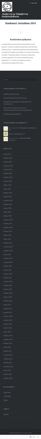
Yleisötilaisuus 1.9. (19, 134)
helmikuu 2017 (7, 362)
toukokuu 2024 (8, 220)
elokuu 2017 (7, 347)
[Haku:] (20, 79)
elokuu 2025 (7, 189)
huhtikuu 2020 (7, 301)
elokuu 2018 (7, 332)
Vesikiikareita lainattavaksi (11, 94)
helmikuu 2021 (7, 289)
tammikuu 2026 (8, 177)
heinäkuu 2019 (7, 308)
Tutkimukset (7, 396)
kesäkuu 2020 (7, 297)
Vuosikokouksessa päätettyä (12, 114)
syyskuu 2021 (7, 270)
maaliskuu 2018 (8, 339)
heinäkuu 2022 (7, 258)
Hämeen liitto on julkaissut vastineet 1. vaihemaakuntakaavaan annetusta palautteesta (17, 109)
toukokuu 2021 (8, 281)
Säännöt (5, 414)
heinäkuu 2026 (7, 158)
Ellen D (11, 134)
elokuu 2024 (7, 212)
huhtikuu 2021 (7, 285)
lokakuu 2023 (7, 235)
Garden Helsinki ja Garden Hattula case (15, 98)
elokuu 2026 (7, 154)
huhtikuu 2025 (7, 204)
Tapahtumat (7, 392)
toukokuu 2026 (8, 166)
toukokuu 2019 (8, 316)
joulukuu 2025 (7, 181)
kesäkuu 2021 (7, 277)
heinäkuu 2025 (7, 193)
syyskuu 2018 (7, 328)
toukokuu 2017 (8, 355)
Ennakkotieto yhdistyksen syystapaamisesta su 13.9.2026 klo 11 (17, 103)
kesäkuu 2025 (7, 196)
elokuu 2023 (7, 239)
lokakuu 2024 (7, 208)
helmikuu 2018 (7, 343)
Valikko (34, 3)
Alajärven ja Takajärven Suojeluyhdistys (15, 15)
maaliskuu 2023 (8, 250)
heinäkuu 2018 (7, 335)
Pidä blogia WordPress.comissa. (18, 433)
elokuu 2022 (7, 254)
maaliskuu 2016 (8, 378)
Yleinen (5, 400)
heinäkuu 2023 (7, 243)
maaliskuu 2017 (8, 359)
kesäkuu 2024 (7, 216)
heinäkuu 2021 (7, 274)
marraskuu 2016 (8, 366)
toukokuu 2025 (8, 200)
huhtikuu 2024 (7, 223)
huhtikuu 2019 (7, 320)
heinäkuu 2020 (7, 293)
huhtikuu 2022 (7, 266)
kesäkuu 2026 (7, 162)
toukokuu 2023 (8, 247)
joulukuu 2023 (7, 231)
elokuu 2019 (7, 304)
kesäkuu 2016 (7, 374)
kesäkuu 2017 (7, 351)
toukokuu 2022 (8, 262)
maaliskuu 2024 (8, 227)
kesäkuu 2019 (7, 312)
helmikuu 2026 (7, 173)
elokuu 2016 (7, 370)
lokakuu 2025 (7, 185)
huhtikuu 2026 (7, 169)
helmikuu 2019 (7, 324)
